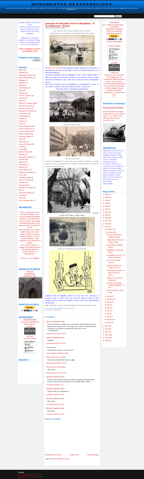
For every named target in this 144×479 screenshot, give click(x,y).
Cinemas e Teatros (25, 95)
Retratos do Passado (26, 188)
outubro (109, 296)
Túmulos (22, 195)
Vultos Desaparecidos (26, 200)
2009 (107, 341)
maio (108, 311)
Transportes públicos (26, 193)
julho (108, 305)
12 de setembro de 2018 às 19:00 (57, 353)
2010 (107, 338)
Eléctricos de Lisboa (25, 106)
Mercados (22, 154)
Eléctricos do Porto (25, 108)
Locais (21, 149)
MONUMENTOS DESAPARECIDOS (72, 4)
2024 (107, 200)
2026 (107, 194)
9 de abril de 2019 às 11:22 (55, 404)
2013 (107, 329)
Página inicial (74, 455)
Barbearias (22, 80)
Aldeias (21, 70)
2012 (107, 332)
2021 (107, 209)
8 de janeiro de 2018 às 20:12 (55, 333)
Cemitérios (22, 93)
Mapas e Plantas (24, 152)
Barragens (22, 83)
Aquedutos (22, 72)
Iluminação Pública (25, 136)
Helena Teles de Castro (53, 357)
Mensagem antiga (93, 455)
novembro (110, 232)
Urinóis (21, 198)
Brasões (22, 85)
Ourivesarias (23, 164)
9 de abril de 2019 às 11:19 (55, 394)
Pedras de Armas (24, 170)
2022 (107, 206)
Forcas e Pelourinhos (26, 129)
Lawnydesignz (33, 475)
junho (109, 308)
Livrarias (22, 147)
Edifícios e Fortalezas (26, 103)
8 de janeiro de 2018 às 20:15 (55, 343)
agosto (109, 302)
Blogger (22, 477)
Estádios (22, 118)
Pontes (21, 175)
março (109, 316)
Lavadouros (23, 141)
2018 (107, 218)
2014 (107, 326)
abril (108, 314)
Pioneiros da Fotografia (26, 172)
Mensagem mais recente (53, 455)
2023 (107, 203)
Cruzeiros (22, 98)
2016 (107, 224)
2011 (107, 335)
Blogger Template (22, 475)
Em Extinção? (23, 113)
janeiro (109, 322)
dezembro (110, 229)
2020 (107, 212)
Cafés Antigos (23, 88)
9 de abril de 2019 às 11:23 (55, 414)
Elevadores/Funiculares (26, 111)
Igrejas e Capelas (24, 134)
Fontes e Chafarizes (25, 126)
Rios (20, 190)
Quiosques (22, 182)
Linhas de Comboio (25, 144)
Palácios (22, 167)
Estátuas (22, 121)
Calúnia (21, 90)
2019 (107, 215)
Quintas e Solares (25, 180)
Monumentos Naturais (26, 157)
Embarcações (23, 116)
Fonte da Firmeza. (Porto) (113, 108)
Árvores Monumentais (26, 77)
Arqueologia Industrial (26, 75)
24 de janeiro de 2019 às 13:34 (56, 363)
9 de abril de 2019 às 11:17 (55, 385)
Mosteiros (22, 159)
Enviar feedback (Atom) (61, 459)
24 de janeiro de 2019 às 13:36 (56, 373)
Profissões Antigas (25, 177)
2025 (107, 197)
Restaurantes (23, 185)
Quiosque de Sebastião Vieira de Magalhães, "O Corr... (115, 285)
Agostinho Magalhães (53, 321)
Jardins (21, 139)
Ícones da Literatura (25, 131)
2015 (107, 227)
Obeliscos (22, 162)
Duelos (21, 101)
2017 (107, 221)
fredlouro (49, 347)
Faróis (21, 124)
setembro (110, 299)
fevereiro (110, 319)
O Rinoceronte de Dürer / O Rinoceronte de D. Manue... (115, 273)
